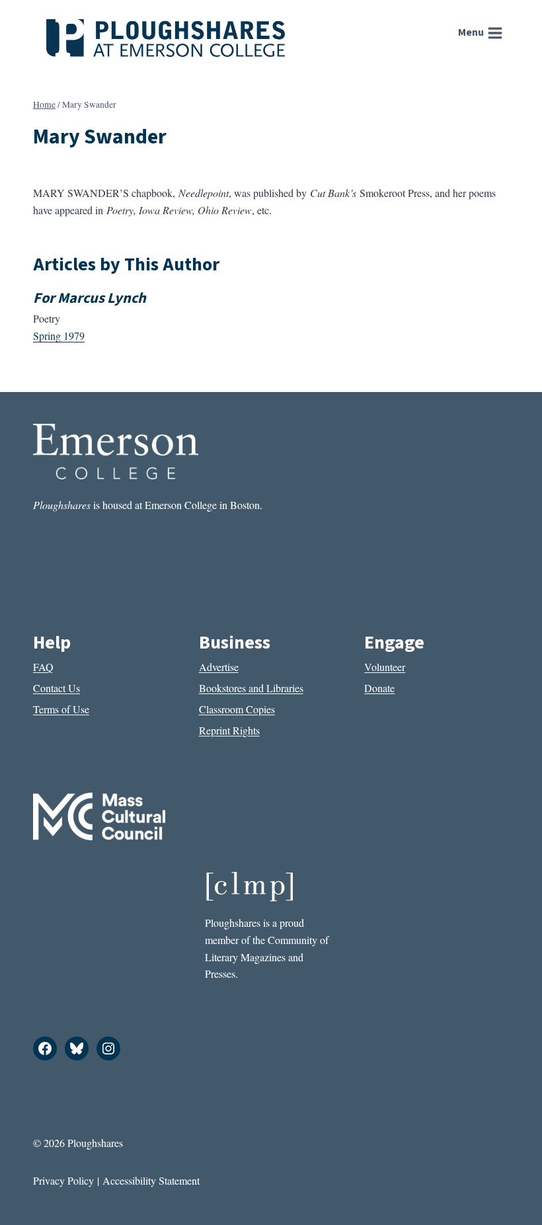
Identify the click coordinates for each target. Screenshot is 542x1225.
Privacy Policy (63, 1180)
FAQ (43, 667)
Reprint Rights (229, 730)
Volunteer (384, 667)
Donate (379, 688)
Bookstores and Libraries (251, 688)
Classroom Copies (237, 709)
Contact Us (56, 688)
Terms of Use (61, 709)
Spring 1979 (59, 335)
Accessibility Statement (151, 1180)
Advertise (219, 667)
